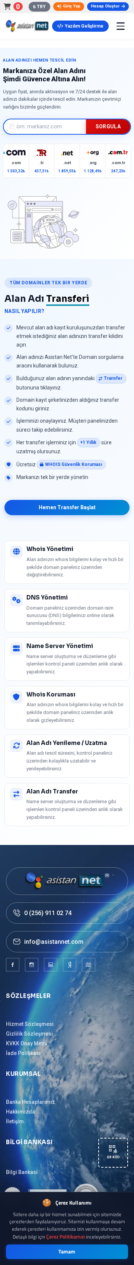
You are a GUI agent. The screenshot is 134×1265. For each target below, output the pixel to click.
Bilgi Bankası (22, 1172)
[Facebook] (12, 964)
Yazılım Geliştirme (84, 26)
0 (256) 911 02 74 (47, 913)
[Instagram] (31, 964)
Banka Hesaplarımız (30, 1102)
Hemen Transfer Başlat (67, 507)
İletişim (15, 1121)
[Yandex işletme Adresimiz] (69, 964)
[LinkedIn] (50, 964)
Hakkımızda (20, 1112)
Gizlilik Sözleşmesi (29, 1034)
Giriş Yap (71, 6)
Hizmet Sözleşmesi (30, 1024)
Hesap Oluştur (105, 6)
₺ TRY (39, 6)
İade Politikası (23, 1053)
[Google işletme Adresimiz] (88, 964)
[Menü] (120, 26)
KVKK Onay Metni (26, 1043)
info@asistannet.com (53, 941)
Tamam (67, 1251)
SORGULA (108, 126)
